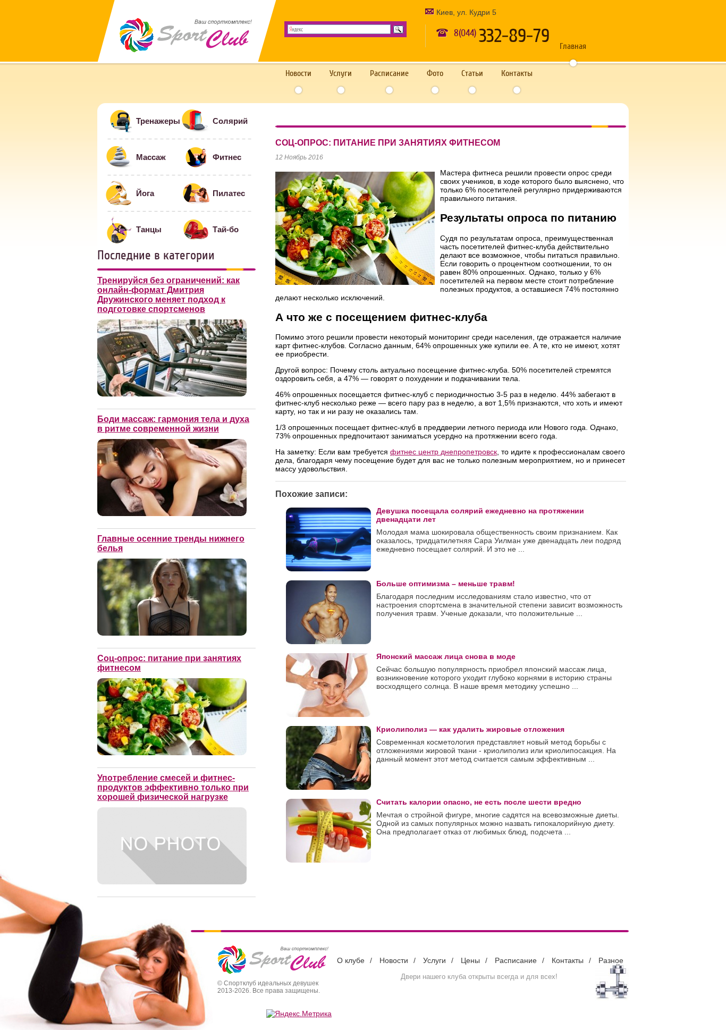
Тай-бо (226, 229)
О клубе (351, 960)
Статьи (472, 73)
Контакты (517, 73)
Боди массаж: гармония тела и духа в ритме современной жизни (173, 424)
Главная (573, 46)
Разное (610, 960)
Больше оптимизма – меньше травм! (445, 583)
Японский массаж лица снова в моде (446, 656)
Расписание (389, 73)
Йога (145, 193)
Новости (298, 73)
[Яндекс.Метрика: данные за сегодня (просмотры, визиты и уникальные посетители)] (299, 1013)
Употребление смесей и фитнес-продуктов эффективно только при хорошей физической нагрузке (173, 787)
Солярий (230, 120)
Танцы (149, 229)
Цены (470, 960)
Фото (435, 73)
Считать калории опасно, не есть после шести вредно (478, 802)
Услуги (341, 73)
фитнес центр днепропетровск (443, 452)
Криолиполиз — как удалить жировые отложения (470, 729)
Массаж (151, 157)
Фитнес (227, 157)
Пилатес (229, 193)
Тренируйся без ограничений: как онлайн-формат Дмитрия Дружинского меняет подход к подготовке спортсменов (168, 295)
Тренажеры (158, 120)
